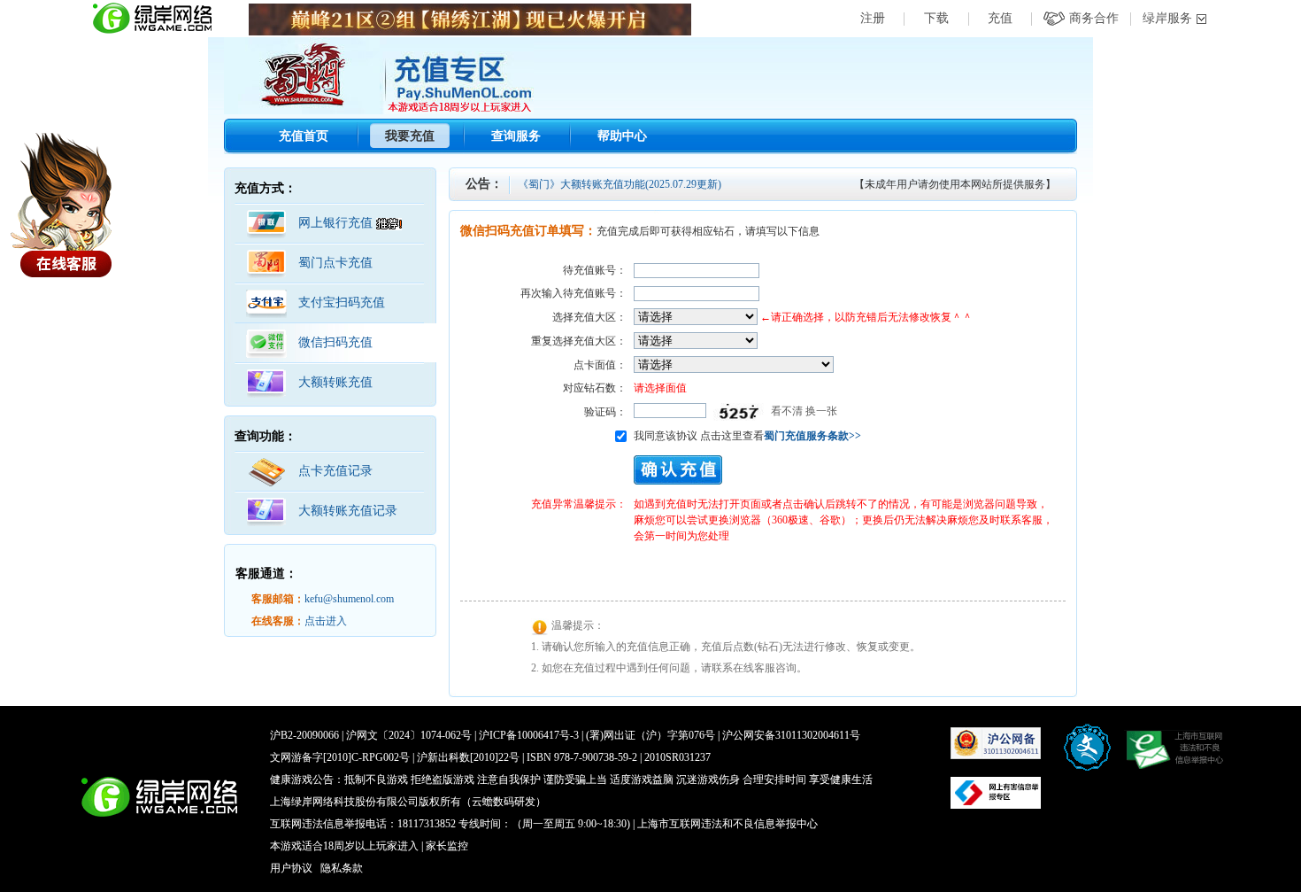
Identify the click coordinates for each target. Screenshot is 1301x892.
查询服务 (516, 136)
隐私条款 (341, 868)
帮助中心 (622, 136)
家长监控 (447, 846)
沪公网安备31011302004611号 (791, 735)
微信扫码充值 (335, 342)
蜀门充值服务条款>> (812, 436)
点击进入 (325, 621)
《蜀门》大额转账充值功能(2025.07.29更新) (619, 184)
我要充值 (410, 136)
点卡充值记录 (335, 470)
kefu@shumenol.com (349, 599)
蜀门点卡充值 (335, 262)
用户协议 (291, 868)
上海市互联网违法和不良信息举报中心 (727, 824)
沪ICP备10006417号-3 (529, 735)
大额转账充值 (335, 382)
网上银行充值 (337, 222)
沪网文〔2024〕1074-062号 (409, 735)
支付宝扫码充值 (341, 302)
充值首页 (303, 136)
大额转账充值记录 (347, 510)
